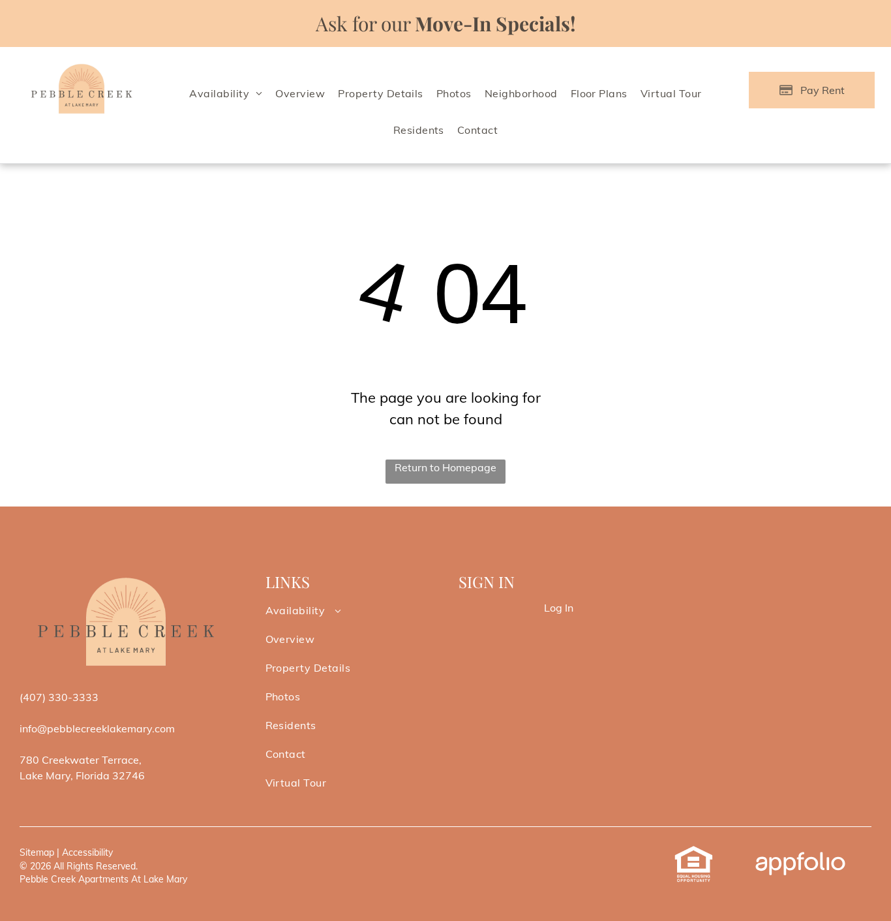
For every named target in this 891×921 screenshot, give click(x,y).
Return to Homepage (445, 467)
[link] (694, 852)
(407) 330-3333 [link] (59, 697)
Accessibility (87, 852)
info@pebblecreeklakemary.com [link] (97, 728)
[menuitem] (226, 93)
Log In (558, 607)
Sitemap (37, 852)
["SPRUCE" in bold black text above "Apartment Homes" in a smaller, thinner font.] (81, 66)
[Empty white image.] (126, 576)
